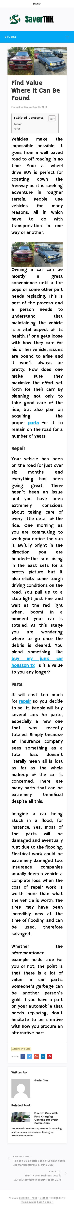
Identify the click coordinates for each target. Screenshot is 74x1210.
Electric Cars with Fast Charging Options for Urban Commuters (46, 1118)
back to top (44, 1202)
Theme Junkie (28, 1202)
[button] (37, 4)
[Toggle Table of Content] (50, 118)
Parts (17, 128)
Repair (18, 124)
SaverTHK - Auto (28, 1197)
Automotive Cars (21, 1049)
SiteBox (43, 1197)
